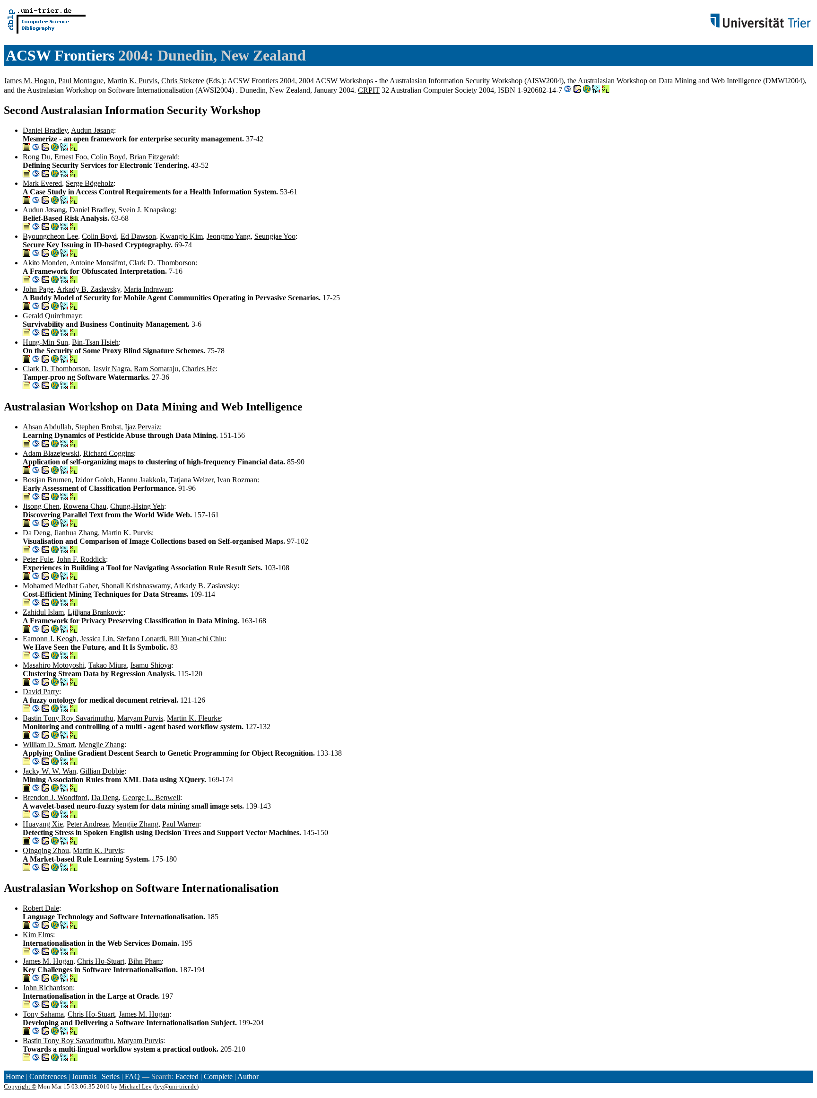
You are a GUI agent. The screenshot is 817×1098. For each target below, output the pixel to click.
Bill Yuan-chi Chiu (197, 639)
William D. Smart (49, 745)
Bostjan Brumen (47, 480)
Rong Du (37, 157)
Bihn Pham (145, 961)
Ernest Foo (70, 157)
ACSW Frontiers (60, 55)
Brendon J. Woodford (55, 797)
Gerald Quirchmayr (52, 316)
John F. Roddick (81, 559)
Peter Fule (38, 559)
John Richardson (48, 988)
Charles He (199, 369)
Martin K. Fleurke (194, 718)
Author (248, 1076)
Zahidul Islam (43, 612)
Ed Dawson (138, 236)
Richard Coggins (108, 453)
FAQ (132, 1076)
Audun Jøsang (92, 130)
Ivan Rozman (237, 480)
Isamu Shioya (150, 665)
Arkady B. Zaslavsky (88, 289)
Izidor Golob (94, 480)
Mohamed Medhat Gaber (60, 586)
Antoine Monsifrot (97, 263)
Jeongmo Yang (229, 236)
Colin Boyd (108, 157)
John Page (38, 289)
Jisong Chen (41, 506)
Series (111, 1076)
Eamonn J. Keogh (50, 639)
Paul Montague (81, 81)
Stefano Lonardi (141, 639)
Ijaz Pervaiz (142, 427)
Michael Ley (135, 1086)
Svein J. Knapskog (146, 210)
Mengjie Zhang (101, 745)
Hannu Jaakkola (141, 480)
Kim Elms (38, 935)
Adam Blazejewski (51, 453)
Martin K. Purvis (132, 81)
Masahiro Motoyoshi (54, 665)
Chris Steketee (182, 81)
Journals (84, 1076)
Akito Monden (45, 263)
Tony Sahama (43, 1014)
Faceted (187, 1076)
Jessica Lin (96, 639)
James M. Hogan (29, 81)
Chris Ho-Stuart (100, 961)
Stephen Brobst (98, 427)
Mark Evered (42, 183)
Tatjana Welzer (191, 480)
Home (15, 1076)
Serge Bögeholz (89, 183)
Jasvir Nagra (111, 369)
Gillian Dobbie (102, 771)
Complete (218, 1076)
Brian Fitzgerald (154, 157)
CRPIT (369, 90)
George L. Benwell (151, 797)
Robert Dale (41, 908)
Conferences (48, 1076)
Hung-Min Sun (45, 342)
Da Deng (36, 533)
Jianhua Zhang (76, 533)
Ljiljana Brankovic (95, 612)
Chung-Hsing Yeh (137, 506)
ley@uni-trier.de (176, 1086)
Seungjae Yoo (275, 236)
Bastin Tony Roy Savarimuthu (68, 718)
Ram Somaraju (156, 369)
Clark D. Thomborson (162, 263)
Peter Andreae (88, 824)
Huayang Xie (43, 824)
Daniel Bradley (45, 130)
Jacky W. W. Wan (49, 771)
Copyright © (20, 1086)
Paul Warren (180, 824)
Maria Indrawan (148, 289)
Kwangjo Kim (181, 236)
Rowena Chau (84, 506)
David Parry (41, 692)
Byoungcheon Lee (50, 236)
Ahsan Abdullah (47, 427)
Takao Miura (107, 665)
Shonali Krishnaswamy (135, 586)
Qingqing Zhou (46, 850)
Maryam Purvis (140, 718)
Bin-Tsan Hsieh (95, 342)
